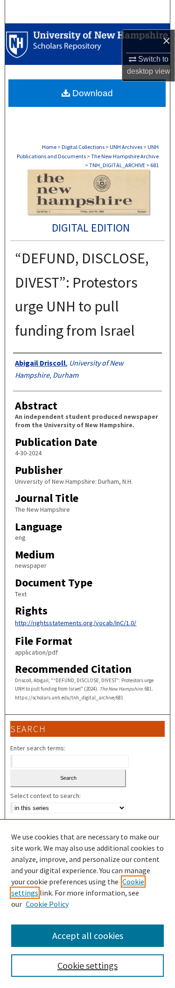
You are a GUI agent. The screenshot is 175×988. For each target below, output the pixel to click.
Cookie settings (87, 965)
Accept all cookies (87, 935)
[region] (87, 903)
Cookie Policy (47, 904)
